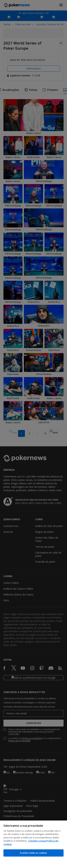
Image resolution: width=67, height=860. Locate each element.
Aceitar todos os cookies (33, 852)
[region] (33, 840)
